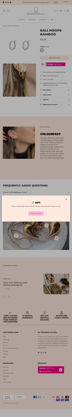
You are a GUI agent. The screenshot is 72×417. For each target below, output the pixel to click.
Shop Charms (36, 213)
